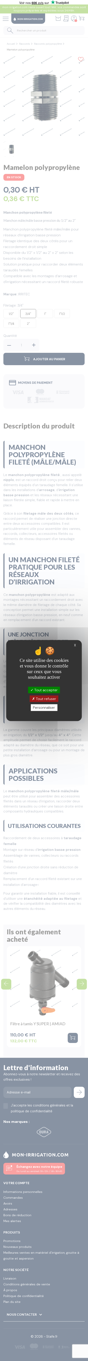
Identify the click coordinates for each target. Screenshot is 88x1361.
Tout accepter (45, 690)
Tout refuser (45, 698)
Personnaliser (44, 707)
